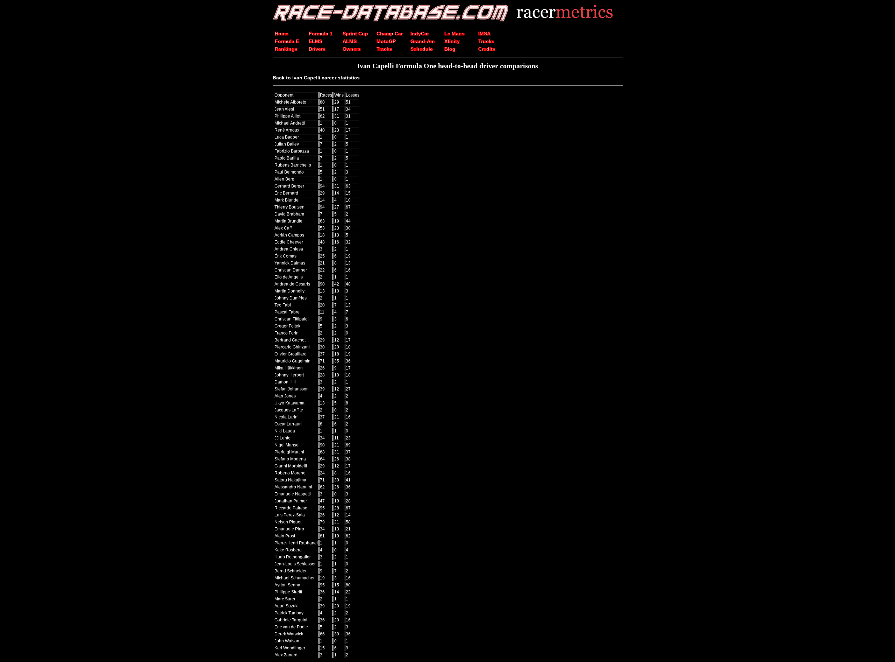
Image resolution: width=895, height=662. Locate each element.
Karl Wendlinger (289, 648)
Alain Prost (284, 536)
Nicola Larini (286, 417)
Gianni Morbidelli (290, 466)
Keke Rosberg (288, 550)
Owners (352, 49)
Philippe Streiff (288, 592)
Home (281, 33)
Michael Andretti (289, 123)
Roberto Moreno (290, 473)
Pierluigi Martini (289, 452)
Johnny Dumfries (290, 298)
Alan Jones (285, 396)
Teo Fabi (282, 305)
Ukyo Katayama (289, 403)
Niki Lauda (284, 431)
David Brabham (289, 214)
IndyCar (419, 33)
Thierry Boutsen (289, 207)
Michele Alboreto (290, 102)
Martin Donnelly (289, 291)
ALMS (350, 41)
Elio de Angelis (288, 277)
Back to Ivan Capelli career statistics (316, 77)
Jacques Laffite (288, 410)
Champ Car (390, 33)
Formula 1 (320, 33)
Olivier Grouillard (290, 354)
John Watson (286, 641)
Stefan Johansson (291, 389)
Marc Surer (284, 599)
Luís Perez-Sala (289, 515)
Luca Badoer (286, 137)
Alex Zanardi (286, 655)
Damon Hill (285, 382)
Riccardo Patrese (290, 508)
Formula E (287, 41)
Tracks (384, 49)
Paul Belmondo (289, 172)
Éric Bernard (286, 193)
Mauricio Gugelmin (292, 361)
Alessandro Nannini (293, 487)
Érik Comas (285, 256)
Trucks (486, 41)
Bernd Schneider (290, 571)
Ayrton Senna (287, 585)
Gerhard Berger (289, 186)
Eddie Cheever (288, 242)
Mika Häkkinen (288, 368)
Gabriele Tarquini (290, 620)
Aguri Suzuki (286, 606)
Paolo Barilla (286, 158)
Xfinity (452, 41)
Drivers (317, 49)
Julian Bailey (286, 144)
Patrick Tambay (288, 613)
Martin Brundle (288, 221)
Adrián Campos (289, 235)
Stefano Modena (290, 459)
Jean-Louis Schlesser (295, 564)
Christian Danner (290, 270)
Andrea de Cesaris (292, 284)
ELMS (315, 41)
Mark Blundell (287, 200)
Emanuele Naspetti (292, 494)
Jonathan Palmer (290, 501)
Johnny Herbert (289, 375)
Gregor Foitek (287, 326)
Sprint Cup (355, 33)
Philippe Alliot (287, 116)
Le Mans (454, 33)
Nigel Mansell (287, 445)
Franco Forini (287, 333)
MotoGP (386, 41)
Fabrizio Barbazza (291, 151)
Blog (450, 49)
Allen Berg (284, 179)
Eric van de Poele (291, 627)
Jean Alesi (284, 109)
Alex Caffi (283, 228)
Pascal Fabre (287, 312)
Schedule (421, 49)
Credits (486, 49)
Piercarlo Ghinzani (292, 347)
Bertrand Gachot (290, 340)
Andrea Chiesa (288, 249)
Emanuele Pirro (289, 529)
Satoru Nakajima (290, 480)
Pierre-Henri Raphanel (296, 543)
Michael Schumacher (294, 578)
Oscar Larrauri (288, 424)
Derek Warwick (288, 634)
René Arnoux (286, 130)
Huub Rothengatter (292, 557)
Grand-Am (422, 41)
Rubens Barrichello (292, 165)
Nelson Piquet (287, 522)
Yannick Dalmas (289, 263)
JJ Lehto (282, 438)
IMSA (484, 33)
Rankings (286, 49)
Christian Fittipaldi (291, 319)
